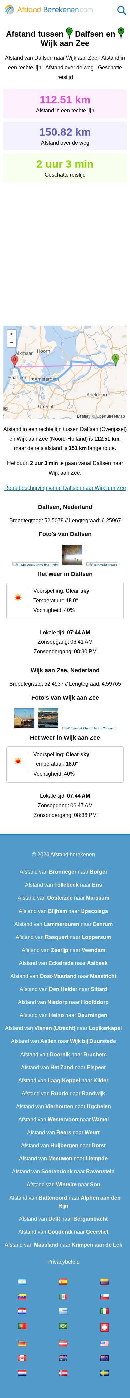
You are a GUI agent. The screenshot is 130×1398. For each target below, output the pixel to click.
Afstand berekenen (72, 854)
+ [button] (11, 334)
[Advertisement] (65, 249)
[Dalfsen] (35, 565)
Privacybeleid (63, 1262)
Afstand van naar (63, 872)
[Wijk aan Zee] (24, 729)
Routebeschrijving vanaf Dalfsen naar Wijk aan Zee (65, 488)
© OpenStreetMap (108, 416)
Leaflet (83, 416)
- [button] (11, 342)
